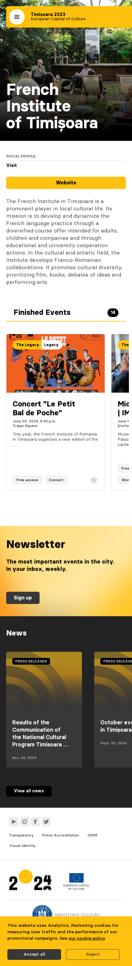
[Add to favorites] (94, 480)
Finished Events (64, 312)
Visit (11, 166)
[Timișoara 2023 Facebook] (35, 821)
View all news (29, 791)
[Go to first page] (30, 881)
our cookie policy (86, 938)
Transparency (21, 835)
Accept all (34, 954)
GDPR (92, 835)
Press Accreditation (60, 835)
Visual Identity (22, 845)
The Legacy (27, 345)
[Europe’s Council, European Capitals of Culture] (76, 888)
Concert (56, 480)
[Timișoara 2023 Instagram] (24, 821)
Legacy (51, 345)
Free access (27, 480)
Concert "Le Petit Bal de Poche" (44, 409)
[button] (17, 17)
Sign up (23, 597)
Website (66, 182)
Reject (93, 954)
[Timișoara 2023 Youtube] (13, 821)
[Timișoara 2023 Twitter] (46, 821)
